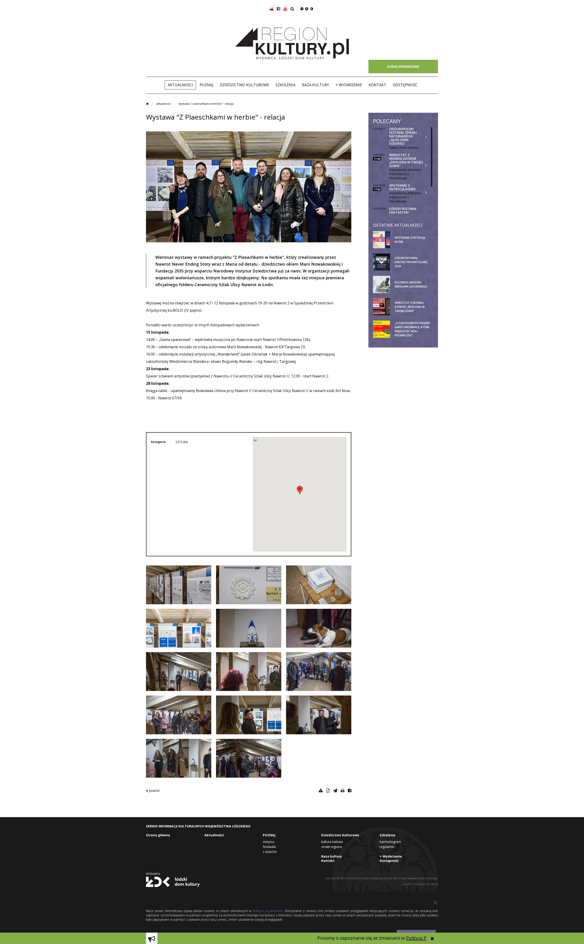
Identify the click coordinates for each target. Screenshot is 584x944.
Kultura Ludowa (332, 841)
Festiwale (269, 847)
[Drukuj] (342, 790)
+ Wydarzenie (349, 84)
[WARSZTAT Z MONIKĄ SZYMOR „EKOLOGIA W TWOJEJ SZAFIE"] (413, 314)
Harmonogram (390, 841)
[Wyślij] (335, 790)
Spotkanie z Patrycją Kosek (402, 187)
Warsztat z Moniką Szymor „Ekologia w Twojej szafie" (406, 160)
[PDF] (328, 790)
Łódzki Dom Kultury (173, 881)
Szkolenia (285, 84)
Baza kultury (315, 84)
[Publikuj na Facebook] (349, 790)
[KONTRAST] (311, 8)
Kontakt (377, 84)
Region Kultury (292, 43)
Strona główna (158, 835)
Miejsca (268, 841)
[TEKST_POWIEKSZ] (306, 8)
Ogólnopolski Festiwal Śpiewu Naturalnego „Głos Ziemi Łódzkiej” (403, 136)
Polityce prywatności (268, 911)
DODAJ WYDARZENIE (403, 66)
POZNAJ (206, 84)
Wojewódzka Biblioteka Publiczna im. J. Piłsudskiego (405, 174)
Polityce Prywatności (400, 938)
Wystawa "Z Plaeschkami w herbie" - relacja (206, 104)
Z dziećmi (269, 852)
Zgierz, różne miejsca (403, 147)
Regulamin (387, 847)
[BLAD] (321, 790)
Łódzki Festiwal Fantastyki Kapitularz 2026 (403, 212)
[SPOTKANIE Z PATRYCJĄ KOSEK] (413, 247)
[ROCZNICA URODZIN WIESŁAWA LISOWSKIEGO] (413, 292)
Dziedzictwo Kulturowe (244, 84)
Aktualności (180, 84)
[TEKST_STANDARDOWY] (301, 8)
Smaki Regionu (331, 847)
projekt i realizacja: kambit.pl (420, 884)
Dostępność (405, 84)
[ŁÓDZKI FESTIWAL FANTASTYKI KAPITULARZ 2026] (413, 269)
